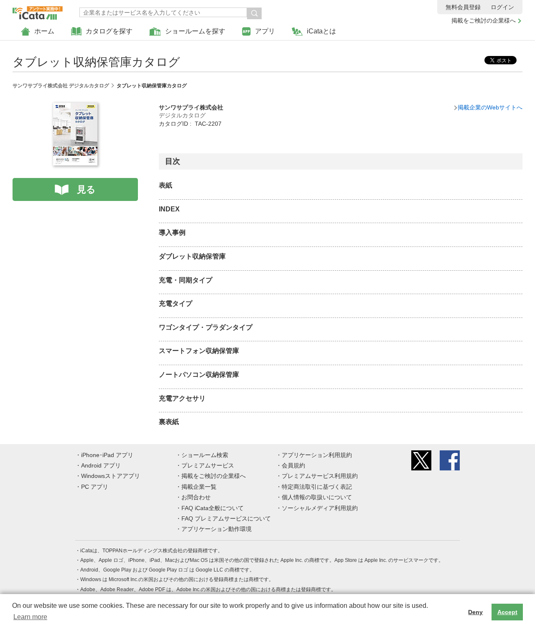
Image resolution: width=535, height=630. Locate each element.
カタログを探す (109, 31)
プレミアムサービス (207, 465)
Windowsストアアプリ (110, 475)
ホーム (44, 31)
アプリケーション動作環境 (216, 529)
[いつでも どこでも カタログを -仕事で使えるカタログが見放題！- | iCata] (38, 11)
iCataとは (321, 31)
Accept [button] (507, 612)
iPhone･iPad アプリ (107, 455)
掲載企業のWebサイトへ (490, 107)
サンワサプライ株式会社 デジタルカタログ (61, 86)
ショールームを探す (195, 31)
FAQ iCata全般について (212, 508)
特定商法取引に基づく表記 (317, 486)
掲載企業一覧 (199, 486)
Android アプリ (101, 465)
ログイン (502, 7)
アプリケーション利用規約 (317, 455)
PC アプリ (94, 486)
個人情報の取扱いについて (317, 497)
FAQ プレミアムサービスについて (226, 518)
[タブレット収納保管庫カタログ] (75, 107)
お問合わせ (196, 497)
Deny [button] (475, 612)
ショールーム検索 (204, 455)
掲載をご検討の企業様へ (483, 20)
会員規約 (293, 465)
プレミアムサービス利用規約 (320, 475)
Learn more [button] (30, 616)
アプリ (265, 31)
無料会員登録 (463, 7)
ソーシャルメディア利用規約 (320, 508)
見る (86, 189)
